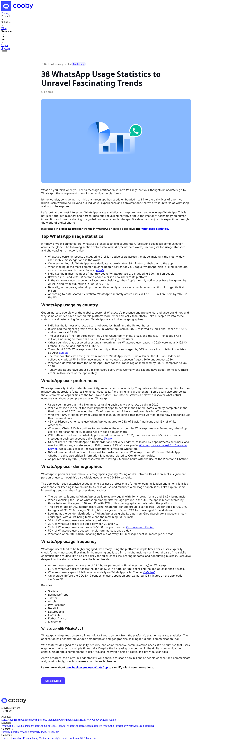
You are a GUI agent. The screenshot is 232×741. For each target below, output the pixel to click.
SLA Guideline (88, 738)
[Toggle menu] (4, 52)
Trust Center (73, 738)
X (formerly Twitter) (38, 731)
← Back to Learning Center (56, 64)
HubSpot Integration (25, 719)
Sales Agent (7, 719)
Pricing (82, 719)
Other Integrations (69, 719)
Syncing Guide (108, 719)
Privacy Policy (31, 738)
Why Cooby (93, 719)
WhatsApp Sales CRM (44, 725)
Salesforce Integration (47, 719)
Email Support (9, 731)
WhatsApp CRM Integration (16, 725)
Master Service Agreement (53, 738)
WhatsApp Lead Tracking (140, 725)
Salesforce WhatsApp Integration (108, 725)
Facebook (22, 731)
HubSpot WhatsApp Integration (74, 725)
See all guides (53, 680)
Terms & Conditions (12, 738)
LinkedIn (54, 731)
